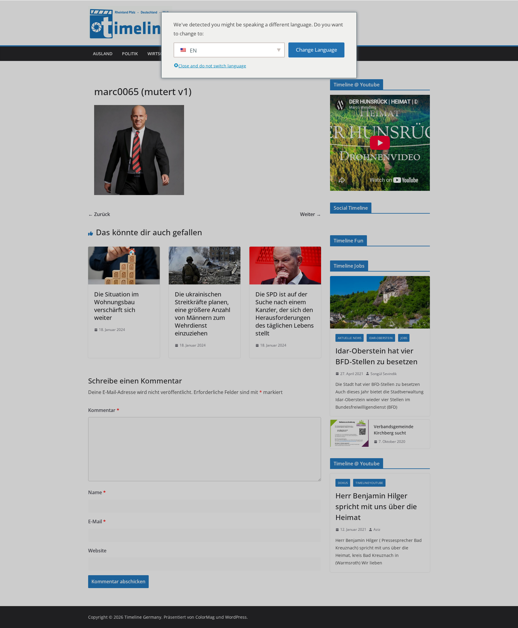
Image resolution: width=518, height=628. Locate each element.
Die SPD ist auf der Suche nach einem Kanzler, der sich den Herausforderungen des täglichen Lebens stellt (284, 313)
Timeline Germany (142, 617)
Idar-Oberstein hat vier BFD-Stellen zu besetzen (376, 356)
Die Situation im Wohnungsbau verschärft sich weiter (116, 306)
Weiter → (310, 214)
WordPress (236, 617)
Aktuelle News (349, 338)
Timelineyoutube (369, 483)
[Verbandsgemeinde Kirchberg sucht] (349, 434)
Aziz (377, 529)
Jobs (403, 338)
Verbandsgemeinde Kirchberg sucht (393, 430)
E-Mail (97, 521)
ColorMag (205, 617)
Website (97, 550)
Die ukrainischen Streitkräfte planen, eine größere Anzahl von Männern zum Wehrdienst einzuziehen (202, 313)
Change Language (316, 49)
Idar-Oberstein (381, 338)
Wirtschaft (160, 53)
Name (97, 492)
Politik (130, 53)
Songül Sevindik (384, 373)
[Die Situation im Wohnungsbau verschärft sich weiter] (124, 251)
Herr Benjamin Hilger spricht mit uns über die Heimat (376, 506)
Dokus (343, 483)
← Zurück (99, 214)
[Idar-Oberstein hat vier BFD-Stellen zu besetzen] (380, 302)
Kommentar (103, 410)
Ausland (102, 53)
